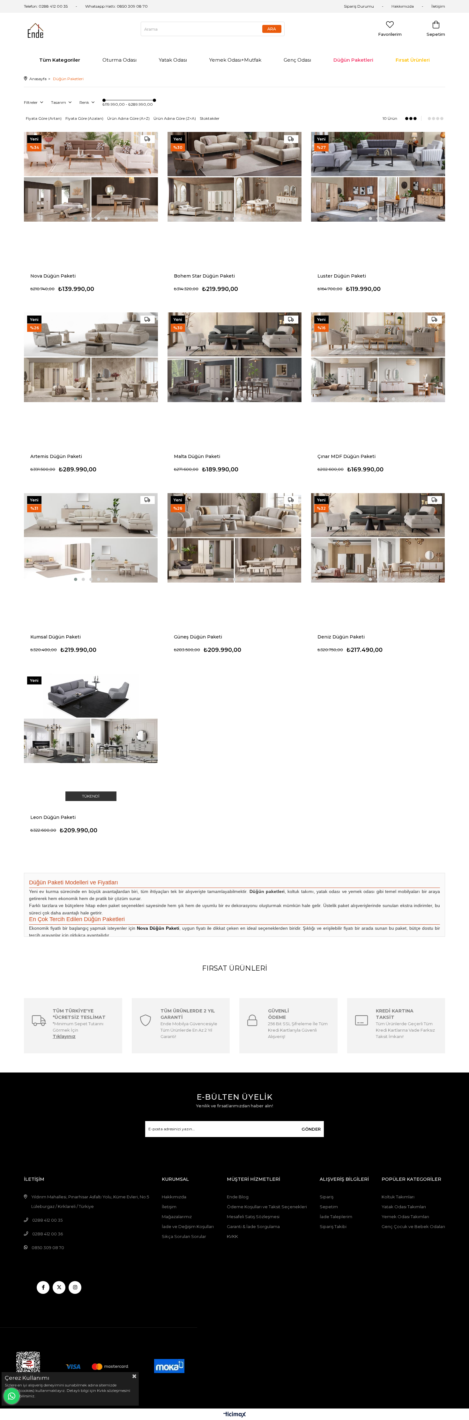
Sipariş (326, 1196)
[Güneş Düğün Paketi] (235, 538)
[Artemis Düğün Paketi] (91, 357)
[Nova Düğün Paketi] (91, 177)
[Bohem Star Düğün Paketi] (235, 177)
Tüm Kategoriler (59, 60)
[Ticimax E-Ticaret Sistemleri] (234, 1415)
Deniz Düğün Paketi (341, 637)
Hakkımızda (402, 6)
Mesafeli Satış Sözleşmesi (253, 1216)
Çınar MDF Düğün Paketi (346, 456)
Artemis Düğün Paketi (56, 456)
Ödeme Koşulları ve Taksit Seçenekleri (267, 1206)
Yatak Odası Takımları (404, 1206)
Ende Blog (238, 1196)
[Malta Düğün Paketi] (235, 357)
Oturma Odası (119, 60)
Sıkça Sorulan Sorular (184, 1236)
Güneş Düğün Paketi (198, 637)
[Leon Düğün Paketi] (91, 718)
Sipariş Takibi (333, 1226)
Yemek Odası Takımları (405, 1216)
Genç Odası (297, 60)
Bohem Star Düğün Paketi (204, 276)
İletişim (438, 6)
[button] (75, 218)
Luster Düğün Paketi (341, 276)
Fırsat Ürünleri (413, 60)
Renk (84, 102)
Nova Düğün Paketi (53, 276)
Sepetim (329, 1206)
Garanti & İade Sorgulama (253, 1226)
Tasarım (59, 102)
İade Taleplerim (336, 1216)
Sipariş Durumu (359, 6)
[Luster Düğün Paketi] (378, 177)
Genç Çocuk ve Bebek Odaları (413, 1226)
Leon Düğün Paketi (53, 817)
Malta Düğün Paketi (197, 456)
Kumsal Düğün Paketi (55, 637)
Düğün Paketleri (353, 60)
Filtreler (31, 102)
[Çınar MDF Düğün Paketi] (378, 357)
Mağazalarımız (177, 1216)
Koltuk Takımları (398, 1196)
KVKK (232, 1236)
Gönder (311, 1129)
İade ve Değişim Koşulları (188, 1226)
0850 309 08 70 (132, 6)
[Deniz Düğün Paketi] (378, 538)
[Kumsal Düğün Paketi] (91, 538)
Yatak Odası (173, 60)
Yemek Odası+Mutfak (235, 60)
